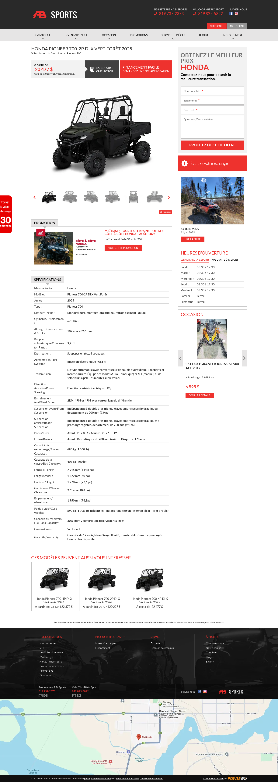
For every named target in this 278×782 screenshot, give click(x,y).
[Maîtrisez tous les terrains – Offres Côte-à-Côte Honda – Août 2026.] (68, 248)
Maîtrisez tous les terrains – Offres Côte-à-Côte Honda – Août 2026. (134, 232)
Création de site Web (213, 778)
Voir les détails (199, 395)
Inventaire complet (105, 643)
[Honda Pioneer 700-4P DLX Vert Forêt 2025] (149, 579)
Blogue (210, 657)
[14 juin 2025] (212, 200)
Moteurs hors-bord (51, 661)
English (239, 26)
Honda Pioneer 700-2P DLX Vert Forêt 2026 (102, 600)
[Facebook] (231, 13)
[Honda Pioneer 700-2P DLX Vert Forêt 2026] (101, 579)
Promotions (46, 670)
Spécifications (47, 280)
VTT (42, 647)
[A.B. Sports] (54, 14)
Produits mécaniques (52, 666)
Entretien (156, 643)
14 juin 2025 (190, 229)
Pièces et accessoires (162, 647)
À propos (212, 636)
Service (156, 636)
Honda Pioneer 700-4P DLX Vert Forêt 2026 (54, 600)
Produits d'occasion (110, 636)
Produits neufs (51, 636)
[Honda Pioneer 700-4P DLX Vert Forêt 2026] (53, 579)
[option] (101, 136)
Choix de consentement (151, 778)
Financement (47, 675)
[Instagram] (236, 13)
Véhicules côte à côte (51, 652)
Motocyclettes (48, 643)
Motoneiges (46, 657)
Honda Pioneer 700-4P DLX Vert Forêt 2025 (149, 600)
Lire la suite (193, 239)
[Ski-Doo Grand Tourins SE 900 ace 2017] (212, 339)
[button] (38, 136)
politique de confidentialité (97, 778)
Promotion (44, 223)
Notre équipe (213, 647)
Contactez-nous (215, 643)
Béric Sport (217, 26)
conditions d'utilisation (127, 778)
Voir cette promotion (123, 248)
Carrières (211, 652)
